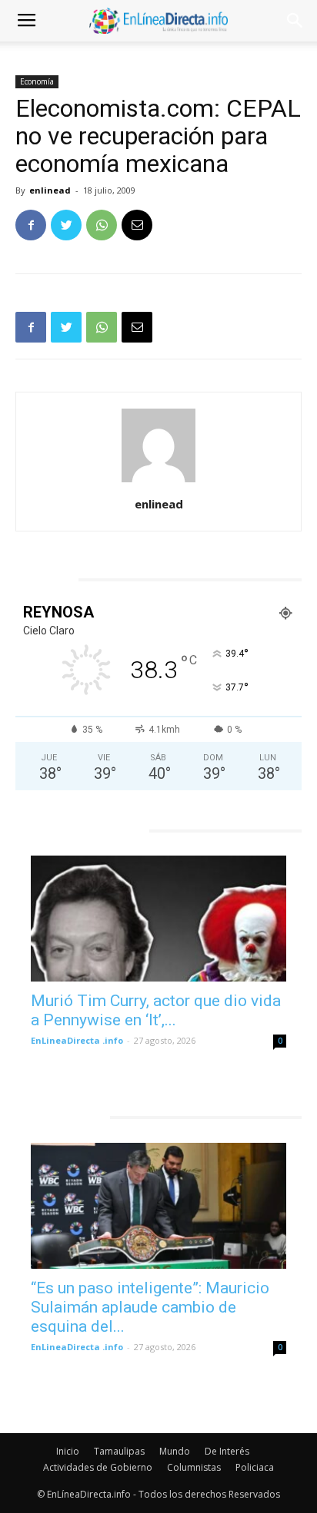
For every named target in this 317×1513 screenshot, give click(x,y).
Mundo (174, 1451)
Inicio (67, 1451)
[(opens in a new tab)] (158, 919)
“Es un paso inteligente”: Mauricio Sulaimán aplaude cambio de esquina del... (150, 1307)
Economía (37, 81)
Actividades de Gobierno (97, 1467)
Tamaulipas (119, 1451)
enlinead (50, 190)
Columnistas (194, 1467)
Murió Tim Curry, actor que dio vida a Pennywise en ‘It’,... (156, 1010)
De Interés (227, 1451)
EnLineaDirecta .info (77, 1040)
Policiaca (254, 1467)
